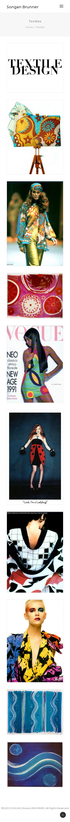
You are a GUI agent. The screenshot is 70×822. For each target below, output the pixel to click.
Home (29, 27)
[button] (61, 6)
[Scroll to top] (63, 814)
